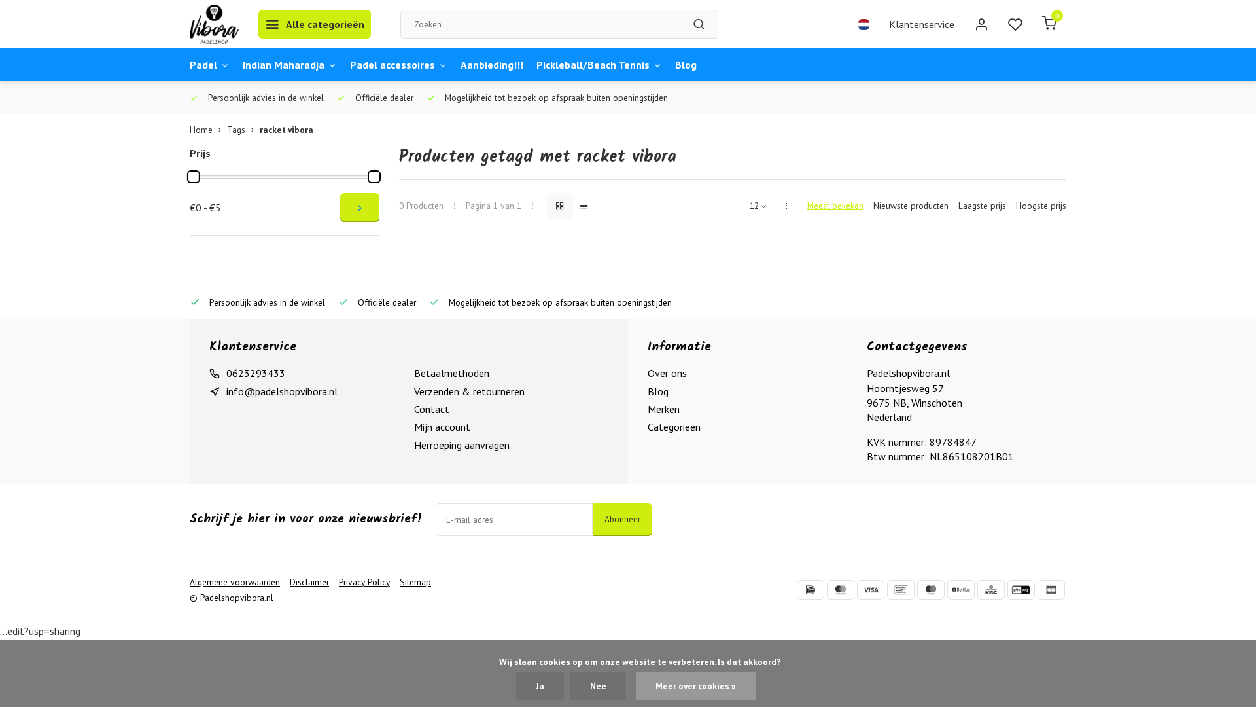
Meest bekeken (835, 205)
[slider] (193, 176)
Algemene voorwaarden (235, 582)
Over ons (667, 373)
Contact (431, 409)
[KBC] (991, 590)
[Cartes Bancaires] (1051, 590)
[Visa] (870, 590)
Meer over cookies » (695, 686)
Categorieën (674, 426)
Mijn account (442, 426)
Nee (598, 686)
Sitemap (415, 582)
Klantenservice (921, 24)
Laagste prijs (982, 205)
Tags (236, 130)
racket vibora (286, 130)
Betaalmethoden (451, 373)
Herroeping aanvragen (462, 445)
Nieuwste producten (911, 205)
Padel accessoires (392, 64)
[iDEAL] (810, 590)
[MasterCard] (840, 590)
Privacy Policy (364, 582)
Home (201, 130)
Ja (540, 686)
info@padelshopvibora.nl (282, 391)
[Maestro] (931, 590)
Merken (664, 409)
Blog (686, 64)
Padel (203, 64)
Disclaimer (309, 582)
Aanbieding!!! (492, 64)
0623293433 (255, 373)
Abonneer (622, 519)
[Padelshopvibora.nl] (214, 24)
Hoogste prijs (1041, 205)
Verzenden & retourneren (469, 391)
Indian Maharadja (283, 64)
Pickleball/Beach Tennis (593, 64)
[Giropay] (1021, 590)
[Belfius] (961, 590)
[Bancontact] (901, 590)
